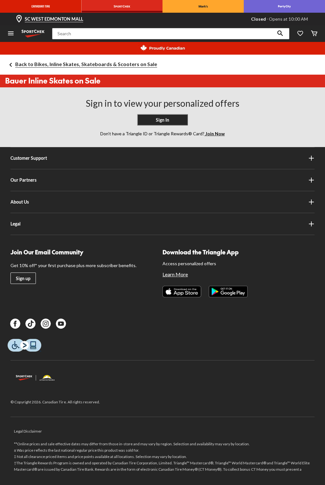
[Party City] (284, 6)
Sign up (23, 278)
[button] (280, 33)
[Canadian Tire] (40, 6)
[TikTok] (30, 324)
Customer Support (28, 158)
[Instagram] (46, 324)
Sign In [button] (162, 120)
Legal (15, 223)
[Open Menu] (11, 34)
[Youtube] (61, 324)
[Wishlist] (300, 33)
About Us (19, 202)
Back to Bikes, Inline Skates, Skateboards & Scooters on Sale (86, 64)
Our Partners (23, 180)
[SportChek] (121, 6)
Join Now (214, 133)
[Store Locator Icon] (19, 19)
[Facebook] (15, 324)
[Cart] (314, 33)
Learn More (175, 274)
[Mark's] (203, 6)
